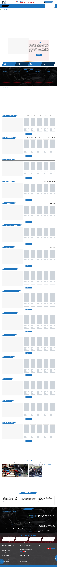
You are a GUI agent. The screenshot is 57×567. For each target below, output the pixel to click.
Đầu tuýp (53, 181)
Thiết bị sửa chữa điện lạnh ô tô (44, 115)
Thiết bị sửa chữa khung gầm (35, 115)
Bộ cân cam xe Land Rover (43, 137)
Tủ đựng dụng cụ (52, 203)
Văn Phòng (48, 548)
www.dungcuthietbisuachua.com (27, 549)
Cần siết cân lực (52, 247)
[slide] (28, 23)
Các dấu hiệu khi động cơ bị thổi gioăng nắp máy (12, 528)
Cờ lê (44, 181)
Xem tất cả (28, 221)
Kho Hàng (52, 548)
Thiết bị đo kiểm (52, 115)
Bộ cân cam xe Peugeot (51, 137)
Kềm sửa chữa (49, 181)
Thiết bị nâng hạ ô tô (26, 115)
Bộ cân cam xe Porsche (34, 137)
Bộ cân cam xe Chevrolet (26, 137)
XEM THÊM (38, 54)
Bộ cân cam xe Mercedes (17, 137)
